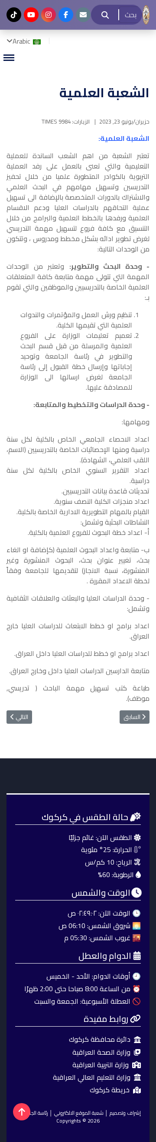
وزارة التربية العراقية (100, 1065)
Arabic (22, 41)
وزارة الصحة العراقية (101, 1052)
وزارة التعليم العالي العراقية (91, 1077)
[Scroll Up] (21, 1111)
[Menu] (8, 58)
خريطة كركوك (110, 1090)
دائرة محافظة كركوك (99, 1039)
